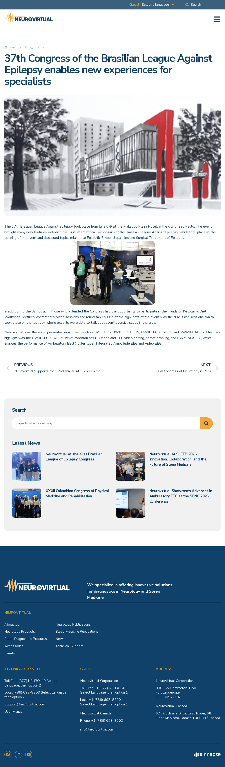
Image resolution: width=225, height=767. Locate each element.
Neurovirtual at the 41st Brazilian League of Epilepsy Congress (74, 457)
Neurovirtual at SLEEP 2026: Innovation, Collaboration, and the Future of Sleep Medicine (178, 459)
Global (134, 4)
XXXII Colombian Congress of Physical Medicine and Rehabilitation (77, 493)
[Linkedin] (18, 754)
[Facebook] (7, 754)
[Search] (206, 423)
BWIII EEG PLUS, (126, 332)
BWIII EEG (102, 332)
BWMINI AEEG (192, 332)
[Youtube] (28, 754)
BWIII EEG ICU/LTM (157, 332)
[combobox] (205, 4)
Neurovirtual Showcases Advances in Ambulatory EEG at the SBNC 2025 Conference (180, 496)
